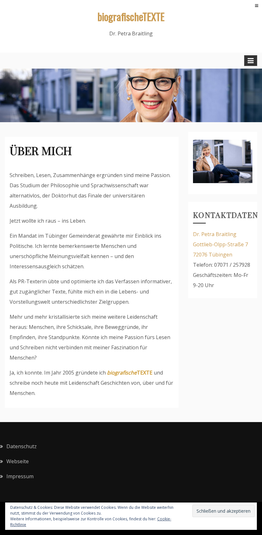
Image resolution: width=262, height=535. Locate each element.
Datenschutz (21, 446)
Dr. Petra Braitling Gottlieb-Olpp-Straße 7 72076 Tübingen (220, 244)
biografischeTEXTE (131, 16)
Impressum (20, 476)
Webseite (17, 461)
